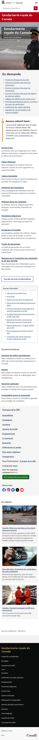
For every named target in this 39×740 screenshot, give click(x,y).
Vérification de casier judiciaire (12, 678)
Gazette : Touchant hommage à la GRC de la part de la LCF (18, 609)
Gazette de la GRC (7, 718)
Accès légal (11, 296)
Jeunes (4, 369)
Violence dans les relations (13, 201)
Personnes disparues (11, 215)
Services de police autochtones (15, 355)
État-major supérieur (11, 452)
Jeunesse (4, 709)
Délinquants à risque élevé (10, 700)
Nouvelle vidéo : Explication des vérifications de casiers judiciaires (19, 570)
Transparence (8, 456)
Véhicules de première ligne (17, 293)
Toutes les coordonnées (10, 657)
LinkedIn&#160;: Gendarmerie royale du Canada (13, 490)
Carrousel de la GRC (8, 722)
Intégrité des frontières (12, 187)
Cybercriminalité (9, 176)
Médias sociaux (6, 731)
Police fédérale (8, 162)
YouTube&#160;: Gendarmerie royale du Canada (22, 490)
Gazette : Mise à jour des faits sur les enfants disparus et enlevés (18, 529)
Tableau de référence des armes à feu (20, 99)
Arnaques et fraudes (11, 230)
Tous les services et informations (17, 279)
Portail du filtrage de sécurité (17, 80)
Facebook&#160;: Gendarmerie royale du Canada (4, 490)
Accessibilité (7, 415)
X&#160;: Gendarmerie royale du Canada (17, 490)
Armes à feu (7, 147)
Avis (2, 735)
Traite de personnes (10, 244)
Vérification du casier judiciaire (17, 107)
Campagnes (7, 420)
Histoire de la (10, 429)
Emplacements (8, 434)
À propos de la (28, 461)
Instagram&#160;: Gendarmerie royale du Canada (8, 490)
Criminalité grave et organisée (15, 395)
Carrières (6, 424)
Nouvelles (6, 443)
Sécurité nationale (10, 383)
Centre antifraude (7, 696)
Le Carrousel (7, 438)
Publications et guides (11, 447)
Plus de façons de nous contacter (16, 477)
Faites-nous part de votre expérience (20, 300)
